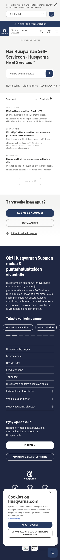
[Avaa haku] (41, 31)
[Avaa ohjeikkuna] (53, 553)
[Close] (50, 492)
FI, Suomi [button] (15, 33)
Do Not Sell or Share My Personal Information (30, 533)
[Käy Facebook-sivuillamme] (15, 488)
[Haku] (49, 73)
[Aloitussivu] (4, 31)
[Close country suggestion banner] (55, 4)
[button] (8, 335)
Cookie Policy (14, 519)
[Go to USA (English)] (51, 14)
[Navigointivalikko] (56, 31)
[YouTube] (45, 488)
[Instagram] (30, 488)
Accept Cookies (30, 525)
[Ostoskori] (49, 31)
